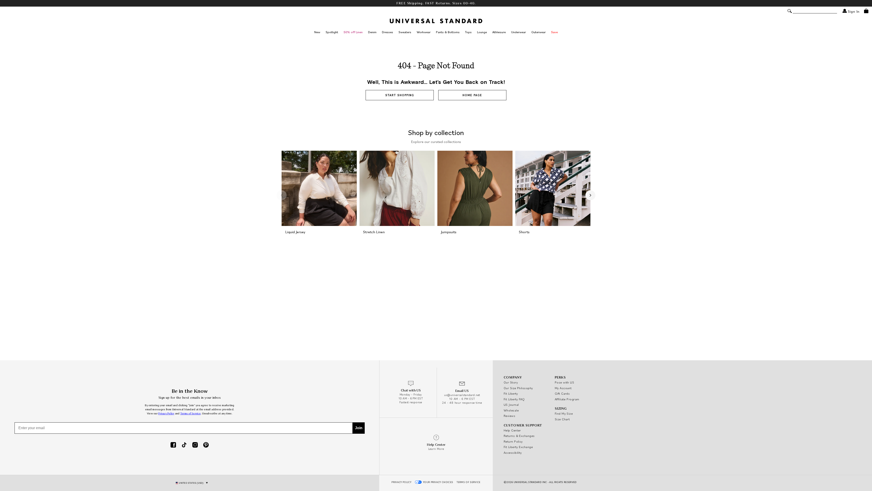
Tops (468, 32)
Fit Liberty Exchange (518, 447)
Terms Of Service (468, 482)
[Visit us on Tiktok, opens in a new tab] (184, 445)
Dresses (387, 32)
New (317, 32)
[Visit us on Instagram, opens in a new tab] (195, 445)
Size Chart (562, 419)
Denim (372, 32)
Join (358, 428)
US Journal (511, 405)
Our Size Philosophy (518, 388)
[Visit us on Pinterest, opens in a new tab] (206, 445)
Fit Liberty (511, 393)
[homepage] (436, 21)
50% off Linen (353, 32)
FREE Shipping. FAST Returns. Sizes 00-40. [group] (436, 3)
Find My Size (564, 413)
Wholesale (511, 410)
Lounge (482, 32)
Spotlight (332, 32)
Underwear (518, 32)
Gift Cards (562, 393)
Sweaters (405, 32)
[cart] (866, 11)
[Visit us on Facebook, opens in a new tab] (173, 445)
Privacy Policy (166, 413)
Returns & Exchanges (519, 436)
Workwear (424, 32)
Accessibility (513, 453)
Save (554, 32)
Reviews (509, 416)
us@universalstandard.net (462, 395)
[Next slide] (590, 195)
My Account (563, 388)
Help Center (512, 430)
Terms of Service (190, 413)
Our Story (511, 382)
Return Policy (513, 441)
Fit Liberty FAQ (514, 399)
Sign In (853, 11)
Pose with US (564, 382)
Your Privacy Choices (438, 482)
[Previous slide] (282, 195)
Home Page (472, 95)
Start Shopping (399, 95)
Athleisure (499, 32)
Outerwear (538, 32)
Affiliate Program (567, 399)
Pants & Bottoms (448, 32)
